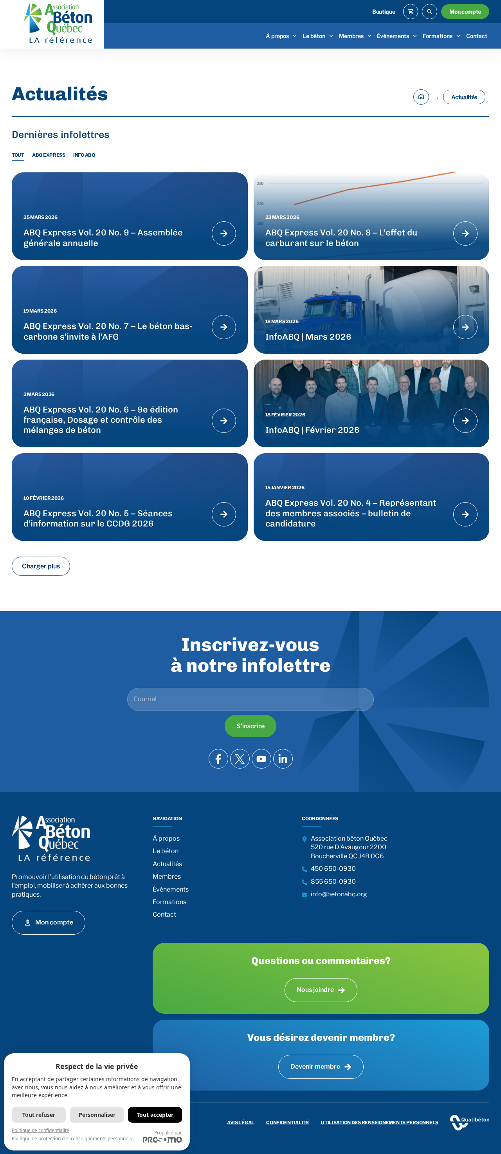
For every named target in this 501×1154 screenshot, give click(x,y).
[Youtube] (261, 759)
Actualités (167, 864)
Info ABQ (84, 155)
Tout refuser (38, 1114)
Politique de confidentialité (40, 1130)
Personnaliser (97, 1114)
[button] (41, 566)
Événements (393, 36)
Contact (476, 36)
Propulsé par (168, 1132)
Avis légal (240, 1122)
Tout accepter (155, 1114)
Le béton (314, 36)
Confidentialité (287, 1122)
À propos (277, 36)
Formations (437, 36)
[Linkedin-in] (283, 759)
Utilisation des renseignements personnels (379, 1122)
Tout (18, 155)
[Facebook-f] (218, 759)
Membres (351, 36)
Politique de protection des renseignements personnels (72, 1138)
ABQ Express (48, 155)
